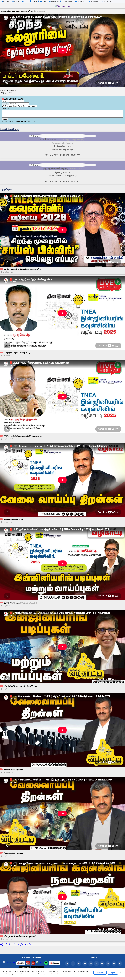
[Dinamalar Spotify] (46, 963)
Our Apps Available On (31, 957)
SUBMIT (5, 119)
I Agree (112, 973)
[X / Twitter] (73, 963)
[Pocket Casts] (54, 963)
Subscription (81, 1)
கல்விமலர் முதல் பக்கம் (17, 944)
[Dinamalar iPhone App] (33, 963)
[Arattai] (114, 963)
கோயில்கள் (55, 1)
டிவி (26, 1)
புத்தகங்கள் (68, 1)
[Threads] (108, 963)
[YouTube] (84, 963)
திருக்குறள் (95, 1)
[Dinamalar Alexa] (39, 963)
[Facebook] (67, 963)
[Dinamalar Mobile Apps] (120, 963)
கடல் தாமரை (108, 1)
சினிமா (16, 1)
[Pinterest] (96, 963)
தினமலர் (6, 1)
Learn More (100, 973)
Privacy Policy (56, 974)
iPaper (44, 1)
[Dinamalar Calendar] (28, 963)
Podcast (34, 1)
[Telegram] (90, 963)
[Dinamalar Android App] (9, 963)
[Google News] (102, 963)
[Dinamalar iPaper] (20, 963)
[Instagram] (79, 963)
